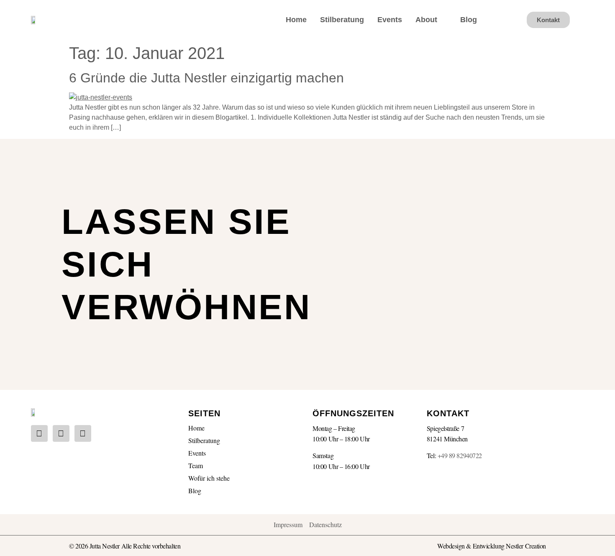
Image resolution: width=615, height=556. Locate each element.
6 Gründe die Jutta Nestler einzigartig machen (206, 77)
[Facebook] (82, 433)
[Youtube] (61, 433)
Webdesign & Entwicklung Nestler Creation (491, 545)
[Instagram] (39, 433)
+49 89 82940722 (460, 455)
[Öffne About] (443, 20)
